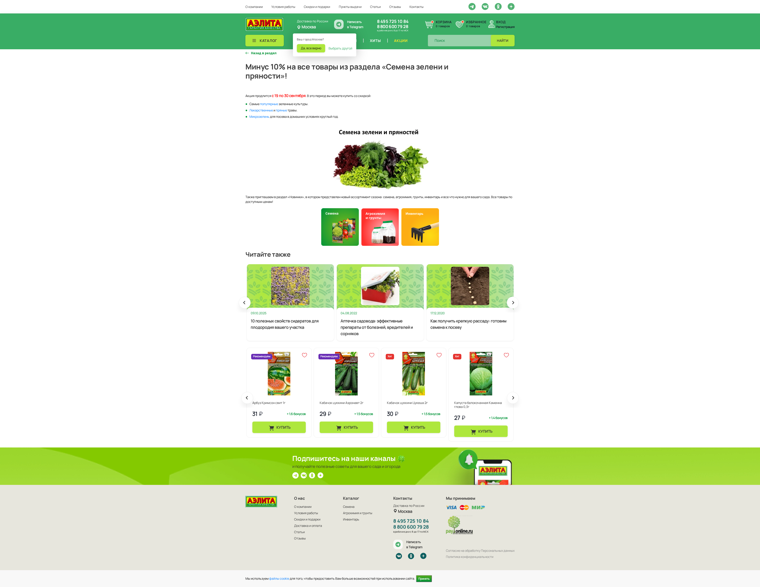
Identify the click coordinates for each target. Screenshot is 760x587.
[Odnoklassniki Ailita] (498, 6)
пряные (281, 110)
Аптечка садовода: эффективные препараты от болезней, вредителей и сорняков (377, 327)
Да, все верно (311, 48)
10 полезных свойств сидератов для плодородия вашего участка (285, 324)
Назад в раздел (263, 53)
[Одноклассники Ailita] (312, 475)
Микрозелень (259, 116)
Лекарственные (261, 110)
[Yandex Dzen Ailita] (511, 6)
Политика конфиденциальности (469, 557)
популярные (269, 104)
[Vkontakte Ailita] (485, 6)
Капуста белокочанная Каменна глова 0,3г (478, 405)
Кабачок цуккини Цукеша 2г (407, 403)
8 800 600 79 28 (392, 26)
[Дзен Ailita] (320, 475)
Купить (283, 427)
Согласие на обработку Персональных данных (480, 550)
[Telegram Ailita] (472, 6)
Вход (501, 22)
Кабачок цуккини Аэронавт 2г (341, 403)
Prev (245, 304)
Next (513, 304)
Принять (423, 578)
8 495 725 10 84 (392, 21)
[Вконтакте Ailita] (304, 475)
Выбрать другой (340, 48)
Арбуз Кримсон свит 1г (268, 403)
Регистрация (505, 27)
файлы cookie (279, 578)
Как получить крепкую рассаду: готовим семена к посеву (468, 324)
